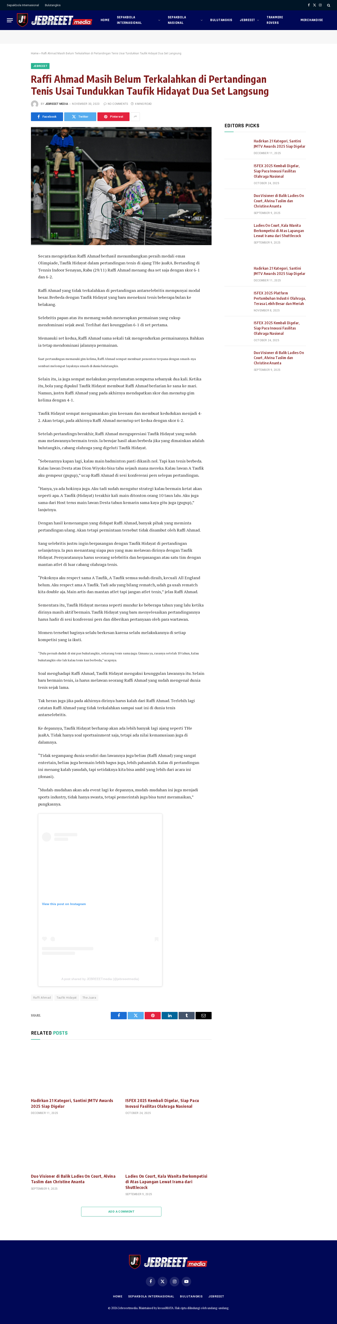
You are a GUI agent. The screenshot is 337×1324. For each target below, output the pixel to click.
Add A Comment (121, 1211)
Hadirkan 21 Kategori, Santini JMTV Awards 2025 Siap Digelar (72, 1103)
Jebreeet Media (56, 103)
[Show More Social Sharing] (135, 116)
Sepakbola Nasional (177, 20)
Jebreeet (247, 20)
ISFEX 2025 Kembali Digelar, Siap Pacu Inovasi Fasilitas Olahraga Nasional (162, 1103)
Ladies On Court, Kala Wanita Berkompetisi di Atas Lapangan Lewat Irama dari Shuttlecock (166, 1181)
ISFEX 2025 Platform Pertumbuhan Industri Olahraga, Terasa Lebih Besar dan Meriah (280, 298)
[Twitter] (15, 278)
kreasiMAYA (166, 1308)
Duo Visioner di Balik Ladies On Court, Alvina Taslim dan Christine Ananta (73, 1178)
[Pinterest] (15, 299)
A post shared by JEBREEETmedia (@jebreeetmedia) (100, 979)
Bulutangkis (53, 5)
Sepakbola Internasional (23, 5)
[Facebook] (15, 268)
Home (105, 20)
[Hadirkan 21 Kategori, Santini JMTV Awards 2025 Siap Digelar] (74, 1070)
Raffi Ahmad (42, 997)
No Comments (118, 103)
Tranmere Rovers (275, 20)
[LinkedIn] (15, 289)
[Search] (328, 5)
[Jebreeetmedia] (55, 20)
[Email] (15, 309)
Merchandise (312, 20)
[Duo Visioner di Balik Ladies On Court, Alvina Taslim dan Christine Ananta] (74, 1145)
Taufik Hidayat (67, 997)
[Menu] (10, 20)
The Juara (89, 997)
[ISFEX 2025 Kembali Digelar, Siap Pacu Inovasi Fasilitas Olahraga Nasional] (168, 1070)
